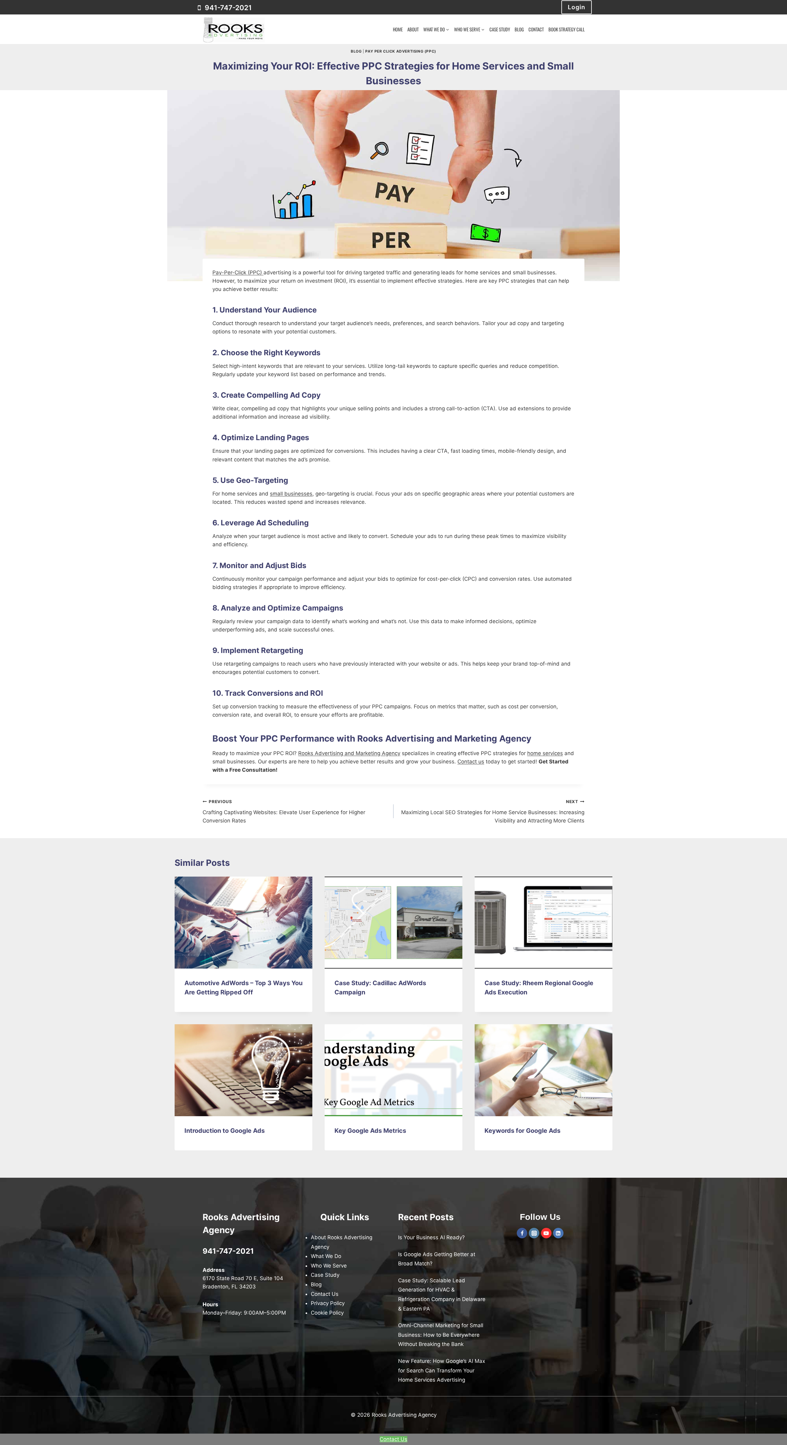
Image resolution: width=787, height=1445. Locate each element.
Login (576, 7)
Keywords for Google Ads (522, 1130)
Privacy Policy (328, 1303)
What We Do (326, 1256)
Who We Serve (329, 1266)
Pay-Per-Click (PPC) (237, 272)
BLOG (519, 29)
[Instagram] (534, 1233)
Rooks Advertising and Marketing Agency (349, 753)
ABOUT (413, 29)
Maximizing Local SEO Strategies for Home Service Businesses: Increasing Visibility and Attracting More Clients (492, 811)
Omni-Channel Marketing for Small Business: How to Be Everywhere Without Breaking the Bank (440, 1334)
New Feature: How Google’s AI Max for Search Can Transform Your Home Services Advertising (441, 1370)
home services (545, 753)
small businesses (291, 494)
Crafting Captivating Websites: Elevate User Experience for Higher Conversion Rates (284, 811)
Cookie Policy (327, 1313)
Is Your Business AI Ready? (431, 1237)
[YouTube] (546, 1233)
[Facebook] (522, 1233)
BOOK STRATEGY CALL (566, 29)
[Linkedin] (558, 1233)
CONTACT (536, 29)
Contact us (470, 761)
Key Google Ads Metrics (370, 1130)
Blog (356, 51)
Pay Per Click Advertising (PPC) (400, 51)
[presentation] (243, 923)
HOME (398, 29)
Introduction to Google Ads (224, 1130)
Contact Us (324, 1294)
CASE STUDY (499, 29)
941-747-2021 (228, 1251)
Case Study (325, 1275)
